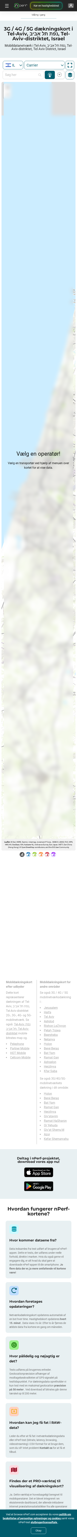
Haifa (47, 1012)
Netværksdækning (50, 75)
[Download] (38, 1172)
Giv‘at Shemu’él (54, 1130)
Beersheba (51, 1035)
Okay (38, 1530)
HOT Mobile (18, 1053)
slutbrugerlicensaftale (44, 1522)
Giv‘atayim (51, 1116)
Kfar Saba (50, 1071)
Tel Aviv (49, 1017)
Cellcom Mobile (20, 1057)
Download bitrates (59, 75)
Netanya (49, 1039)
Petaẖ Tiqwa (52, 1030)
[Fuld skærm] (70, 65)
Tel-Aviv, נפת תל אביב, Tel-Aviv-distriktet (18, 1029)
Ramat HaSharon (55, 1121)
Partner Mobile (19, 1048)
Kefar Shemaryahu (56, 1139)
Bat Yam (49, 1053)
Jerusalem (51, 1008)
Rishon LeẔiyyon (55, 1026)
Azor (47, 1134)
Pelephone (17, 1044)
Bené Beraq (51, 1048)
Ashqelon (50, 1062)
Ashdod (49, 1021)
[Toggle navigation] (6, 5)
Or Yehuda (51, 1125)
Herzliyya (50, 1066)
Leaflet (7, 842)
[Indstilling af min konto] (71, 5)
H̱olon (48, 1044)
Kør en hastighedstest (46, 5)
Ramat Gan (51, 1057)
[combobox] (13, 65)
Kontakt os (46, 1447)
